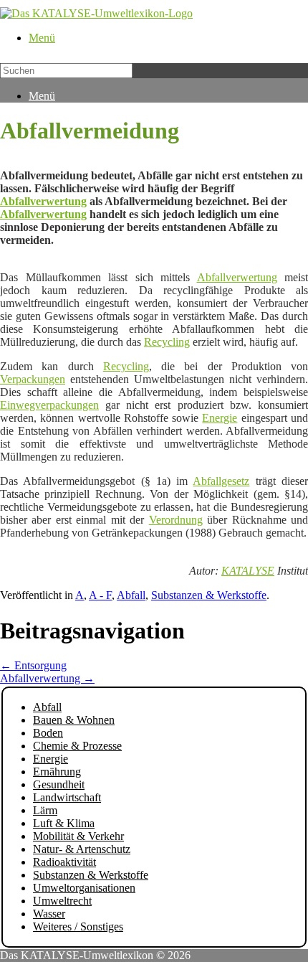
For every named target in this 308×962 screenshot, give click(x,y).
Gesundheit (59, 784)
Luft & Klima (64, 823)
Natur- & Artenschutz (81, 849)
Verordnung (176, 520)
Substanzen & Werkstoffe (208, 595)
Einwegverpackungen (49, 405)
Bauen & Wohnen (74, 720)
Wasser (49, 913)
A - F (100, 595)
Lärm (45, 810)
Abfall (131, 595)
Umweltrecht (62, 901)
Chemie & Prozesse (77, 746)
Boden (48, 733)
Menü (42, 38)
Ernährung (57, 771)
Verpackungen (32, 379)
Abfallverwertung (43, 201)
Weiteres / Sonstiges (78, 926)
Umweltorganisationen (84, 888)
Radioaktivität (64, 862)
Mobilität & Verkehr (78, 836)
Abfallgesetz (221, 481)
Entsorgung (33, 665)
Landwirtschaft (67, 797)
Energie (219, 418)
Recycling (167, 342)
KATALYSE (247, 571)
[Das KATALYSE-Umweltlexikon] (96, 13)
